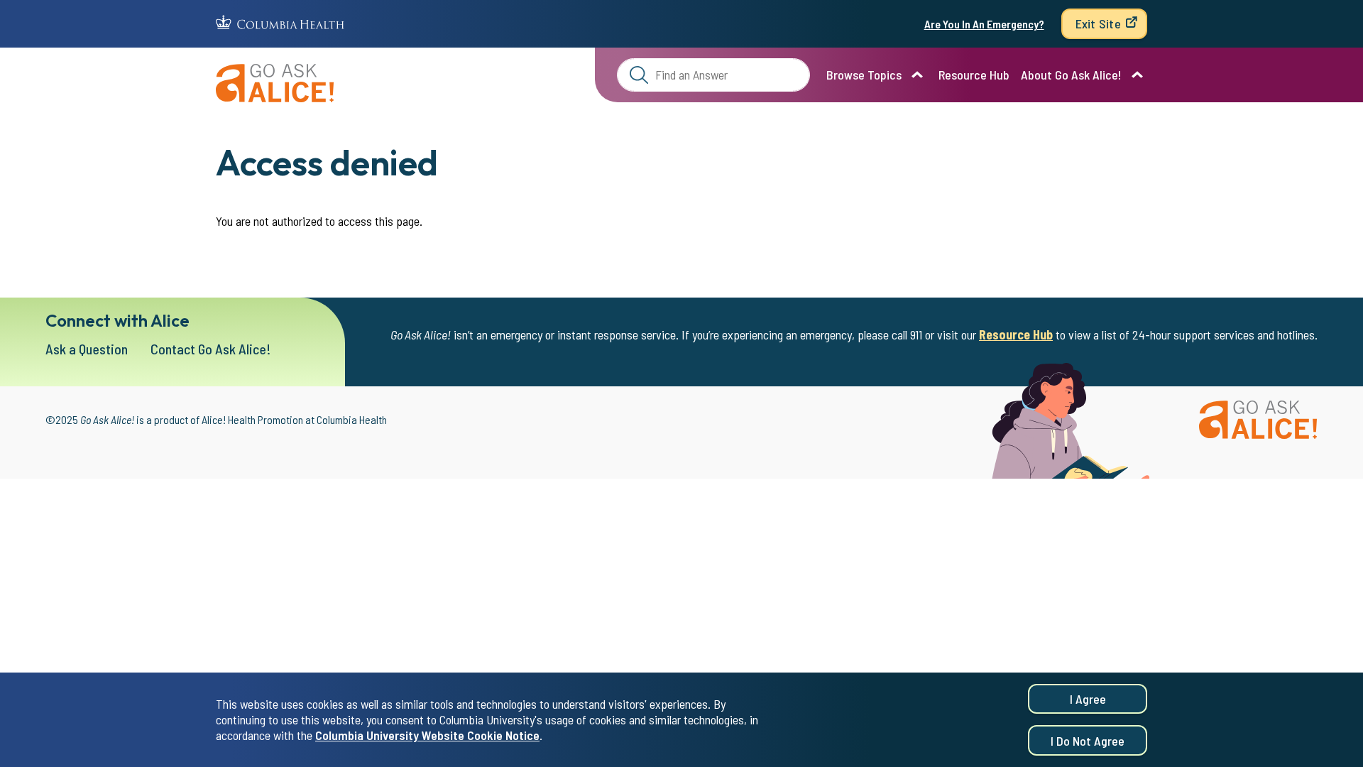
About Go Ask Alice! (1071, 74)
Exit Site (1098, 23)
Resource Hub (973, 74)
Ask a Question (86, 348)
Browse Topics (864, 74)
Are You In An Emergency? (984, 24)
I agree (1088, 699)
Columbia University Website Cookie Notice (427, 736)
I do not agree (1087, 741)
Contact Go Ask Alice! (210, 348)
